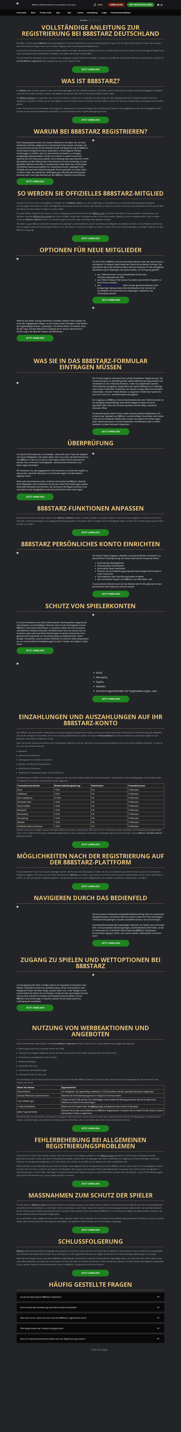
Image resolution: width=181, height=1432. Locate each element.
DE (161, 5)
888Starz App (97, 1106)
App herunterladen (140, 5)
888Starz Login (99, 213)
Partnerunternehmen (121, 12)
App (58, 12)
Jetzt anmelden (90, 69)
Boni (100, 5)
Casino (80, 12)
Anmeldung (116, 5)
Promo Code (45, 12)
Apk (69, 12)
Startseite (21, 12)
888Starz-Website (27, 98)
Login (104, 12)
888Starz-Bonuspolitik (42, 216)
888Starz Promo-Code (111, 285)
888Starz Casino (107, 1155)
